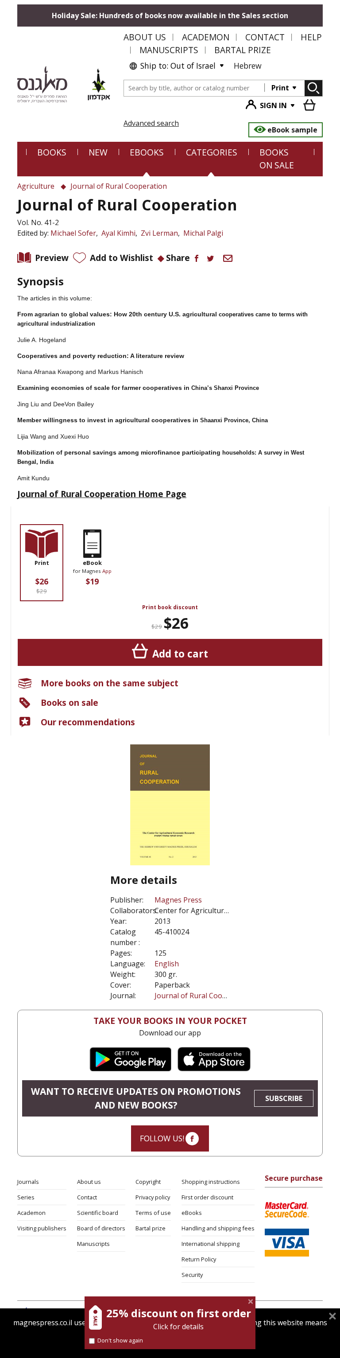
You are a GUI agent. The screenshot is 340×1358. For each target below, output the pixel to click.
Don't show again (120, 1340)
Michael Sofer (73, 233)
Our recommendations (88, 722)
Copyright (148, 1182)
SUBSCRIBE (283, 1098)
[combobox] (194, 88)
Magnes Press (178, 900)
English (167, 964)
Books (51, 152)
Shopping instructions (211, 1182)
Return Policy (199, 1259)
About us (145, 37)
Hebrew (248, 65)
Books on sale (69, 702)
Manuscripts (168, 50)
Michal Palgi (203, 233)
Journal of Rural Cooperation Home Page (101, 494)
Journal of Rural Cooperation (203, 995)
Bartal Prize (242, 50)
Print (281, 88)
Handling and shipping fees (218, 1228)
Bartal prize (150, 1228)
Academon (205, 37)
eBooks (147, 152)
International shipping (211, 1244)
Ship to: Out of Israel (178, 65)
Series (26, 1197)
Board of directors (101, 1228)
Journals (28, 1182)
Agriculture (35, 186)
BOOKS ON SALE (276, 158)
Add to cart (180, 654)
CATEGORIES (211, 152)
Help (311, 37)
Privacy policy (152, 1197)
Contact (265, 37)
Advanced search (151, 123)
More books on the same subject (109, 683)
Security (192, 1275)
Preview (52, 258)
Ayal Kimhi (118, 233)
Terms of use (153, 1213)
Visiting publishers (41, 1228)
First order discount (207, 1197)
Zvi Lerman (159, 233)
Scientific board (97, 1213)
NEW (98, 152)
